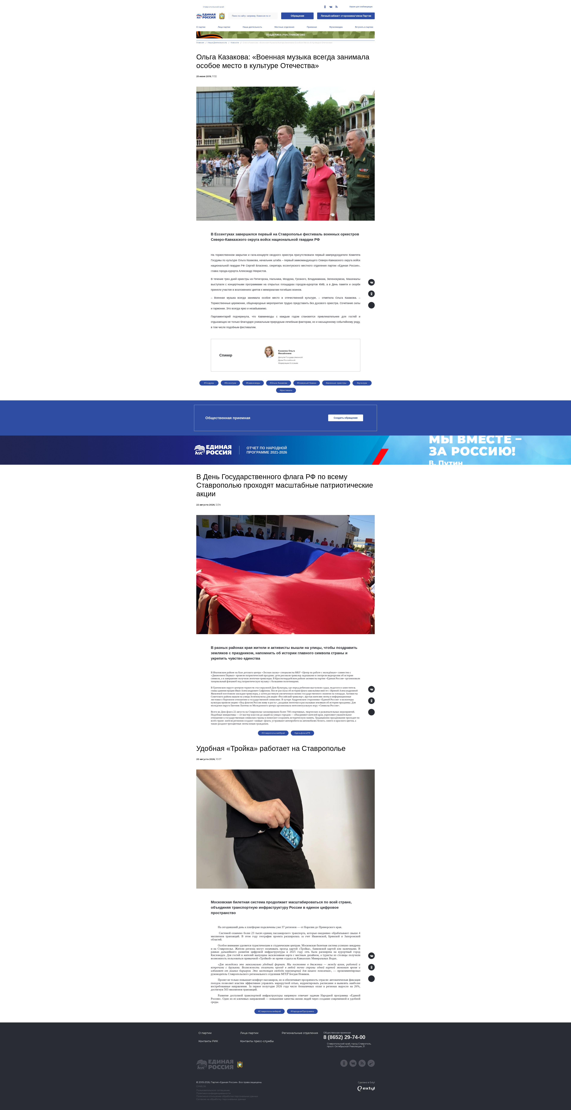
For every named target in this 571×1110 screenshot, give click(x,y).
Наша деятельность (252, 27)
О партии (200, 27)
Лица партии (224, 27)
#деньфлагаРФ (302, 733)
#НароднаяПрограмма (302, 1011)
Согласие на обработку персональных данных (221, 1099)
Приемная (312, 27)
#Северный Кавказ (306, 383)
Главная (200, 42)
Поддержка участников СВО (285, 35)
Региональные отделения (300, 1033)
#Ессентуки (230, 383)
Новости (235, 42)
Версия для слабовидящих (360, 7)
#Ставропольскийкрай (269, 1011)
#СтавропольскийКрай (273, 733)
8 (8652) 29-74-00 (344, 1037)
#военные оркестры (336, 383)
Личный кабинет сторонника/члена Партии (346, 15)
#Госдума (209, 383)
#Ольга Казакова (278, 383)
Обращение (297, 15)
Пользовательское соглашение (213, 1090)
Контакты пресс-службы (257, 1041)
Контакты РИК (208, 1041)
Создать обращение (346, 417)
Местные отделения (284, 27)
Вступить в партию (364, 27)
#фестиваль (286, 390)
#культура (362, 383)
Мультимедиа (336, 27)
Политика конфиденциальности (213, 1093)
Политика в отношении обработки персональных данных (227, 1096)
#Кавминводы (253, 383)
